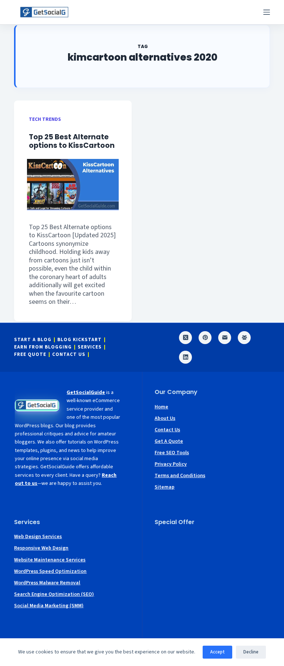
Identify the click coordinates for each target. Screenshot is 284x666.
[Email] (224, 337)
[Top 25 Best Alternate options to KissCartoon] (72, 184)
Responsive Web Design (41, 548)
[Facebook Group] (244, 337)
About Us (165, 418)
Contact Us (68, 354)
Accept (217, 652)
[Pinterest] (205, 337)
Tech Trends (45, 119)
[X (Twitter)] (185, 337)
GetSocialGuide (86, 392)
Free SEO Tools (172, 452)
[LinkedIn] (185, 357)
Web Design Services (38, 536)
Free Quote (30, 354)
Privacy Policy (171, 464)
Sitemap (165, 487)
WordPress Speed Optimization (50, 571)
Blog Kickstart (79, 339)
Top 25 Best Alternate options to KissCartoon (72, 141)
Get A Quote (169, 441)
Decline (250, 652)
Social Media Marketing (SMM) (49, 605)
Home (161, 407)
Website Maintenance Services (49, 560)
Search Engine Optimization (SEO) (54, 594)
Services (90, 347)
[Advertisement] (212, 578)
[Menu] (266, 12)
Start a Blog (32, 339)
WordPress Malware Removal (47, 583)
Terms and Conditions (180, 475)
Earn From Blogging (43, 347)
